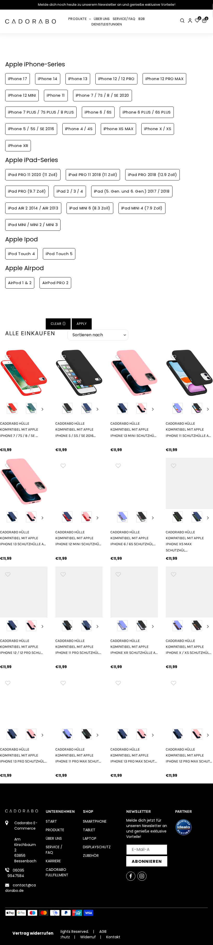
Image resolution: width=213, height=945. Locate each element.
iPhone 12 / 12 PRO (116, 78)
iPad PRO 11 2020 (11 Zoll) (33, 174)
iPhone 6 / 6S (98, 112)
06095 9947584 (16, 873)
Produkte (55, 829)
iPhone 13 (77, 78)
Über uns (54, 838)
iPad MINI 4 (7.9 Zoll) (142, 208)
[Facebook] (130, 876)
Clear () (58, 323)
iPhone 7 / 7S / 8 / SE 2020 (102, 95)
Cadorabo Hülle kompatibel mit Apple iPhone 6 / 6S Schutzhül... (133, 538)
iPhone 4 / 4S (79, 128)
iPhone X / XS (157, 128)
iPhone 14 (47, 78)
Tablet (89, 829)
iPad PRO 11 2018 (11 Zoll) (93, 174)
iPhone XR (18, 145)
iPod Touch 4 (21, 253)
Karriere (53, 861)
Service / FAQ (54, 849)
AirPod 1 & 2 (19, 282)
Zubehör (91, 855)
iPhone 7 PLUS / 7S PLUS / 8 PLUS (41, 112)
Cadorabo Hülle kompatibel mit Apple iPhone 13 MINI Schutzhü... (133, 429)
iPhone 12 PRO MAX (164, 78)
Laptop (89, 838)
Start (51, 821)
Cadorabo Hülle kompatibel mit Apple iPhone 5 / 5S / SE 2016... (75, 429)
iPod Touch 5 (59, 253)
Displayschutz (97, 847)
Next (42, 409)
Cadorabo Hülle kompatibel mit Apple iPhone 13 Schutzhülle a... (23, 538)
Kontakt (113, 937)
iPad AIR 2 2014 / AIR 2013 (33, 208)
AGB (102, 931)
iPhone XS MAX (119, 128)
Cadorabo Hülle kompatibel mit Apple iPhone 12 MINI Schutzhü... (78, 538)
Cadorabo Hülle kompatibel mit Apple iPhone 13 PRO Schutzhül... (23, 755)
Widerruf (88, 937)
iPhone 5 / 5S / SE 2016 (31, 128)
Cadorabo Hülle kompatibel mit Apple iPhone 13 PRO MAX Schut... (133, 755)
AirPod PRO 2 (55, 282)
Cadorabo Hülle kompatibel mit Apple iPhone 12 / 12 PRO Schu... (21, 647)
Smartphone (94, 821)
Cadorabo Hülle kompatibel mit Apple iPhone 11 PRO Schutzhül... (78, 647)
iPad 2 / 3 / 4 (70, 191)
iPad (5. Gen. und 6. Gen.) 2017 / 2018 (132, 191)
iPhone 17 (17, 78)
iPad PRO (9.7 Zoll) (27, 191)
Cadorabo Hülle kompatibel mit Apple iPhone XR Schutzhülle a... (134, 647)
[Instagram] (142, 876)
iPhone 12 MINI (22, 95)
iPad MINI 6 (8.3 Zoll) (89, 208)
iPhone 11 (56, 95)
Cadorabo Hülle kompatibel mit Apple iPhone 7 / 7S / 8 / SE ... (19, 429)
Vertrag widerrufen (32, 933)
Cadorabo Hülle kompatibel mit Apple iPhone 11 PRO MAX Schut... (78, 755)
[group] (24, 373)
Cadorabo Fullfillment (57, 872)
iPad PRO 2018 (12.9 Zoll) (152, 174)
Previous (5, 409)
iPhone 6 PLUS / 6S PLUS (147, 112)
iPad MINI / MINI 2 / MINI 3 (33, 224)
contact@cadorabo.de (20, 888)
